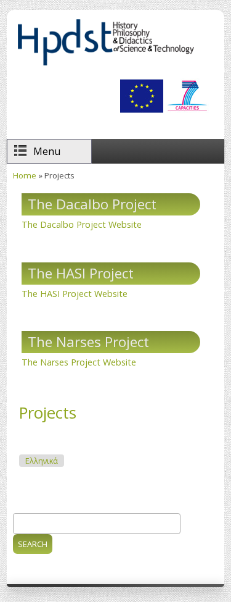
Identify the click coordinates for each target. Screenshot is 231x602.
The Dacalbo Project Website (82, 224)
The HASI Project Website (75, 293)
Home (24, 175)
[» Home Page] (106, 65)
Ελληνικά (41, 461)
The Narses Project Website (79, 362)
